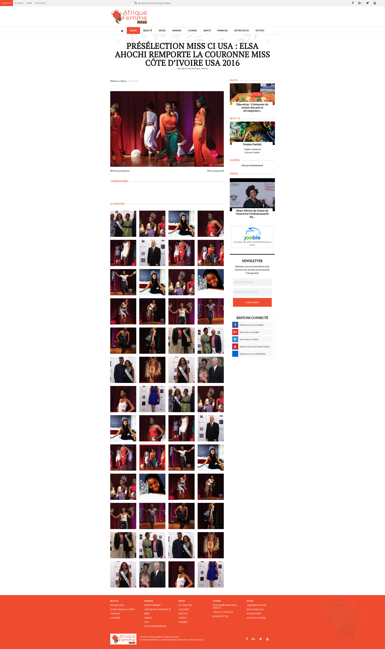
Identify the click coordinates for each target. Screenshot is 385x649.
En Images (19, 3)
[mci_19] (181, 341)
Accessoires (254, 613)
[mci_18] (152, 341)
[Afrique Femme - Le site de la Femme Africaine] (129, 16)
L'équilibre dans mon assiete (225, 606)
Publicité (181, 640)
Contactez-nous (195, 640)
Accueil (191, 68)
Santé (207, 30)
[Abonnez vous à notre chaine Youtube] (374, 3)
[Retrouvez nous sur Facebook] (353, 3)
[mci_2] (152, 224)
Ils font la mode (256, 617)
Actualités (185, 605)
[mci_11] (181, 282)
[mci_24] (211, 370)
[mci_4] (211, 224)
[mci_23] (181, 370)
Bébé (146, 613)
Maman (176, 30)
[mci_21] (123, 370)
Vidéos (29, 3)
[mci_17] (123, 341)
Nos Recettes (220, 616)
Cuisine (192, 30)
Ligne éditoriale (168, 640)
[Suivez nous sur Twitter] (367, 3)
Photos (183, 613)
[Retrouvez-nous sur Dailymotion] (381, 3)
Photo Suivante (214, 170)
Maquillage (117, 605)
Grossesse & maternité (157, 609)
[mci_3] (181, 224)
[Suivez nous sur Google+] (360, 3)
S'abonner (252, 302)
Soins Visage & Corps (122, 609)
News (133, 30)
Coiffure (115, 617)
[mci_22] (152, 370)
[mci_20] (211, 341)
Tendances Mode (256, 605)
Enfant (148, 617)
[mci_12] (211, 282)
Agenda (183, 622)
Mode (162, 30)
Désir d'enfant (152, 605)
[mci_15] (181, 311)
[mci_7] (181, 253)
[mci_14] (152, 311)
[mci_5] (123, 253)
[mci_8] (211, 253)
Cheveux (115, 613)
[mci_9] (123, 282)
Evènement (6, 3)
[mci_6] (152, 253)
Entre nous (241, 30)
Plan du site (40, 3)
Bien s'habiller (255, 609)
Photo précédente (121, 170)
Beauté (147, 30)
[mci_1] (123, 224)
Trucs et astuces (223, 612)
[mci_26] (152, 399)
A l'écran (184, 609)
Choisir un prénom (155, 626)
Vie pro (260, 30)
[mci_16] (211, 311)
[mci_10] (152, 282)
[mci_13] (123, 311)
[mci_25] (123, 399)
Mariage (222, 30)
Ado (146, 622)
